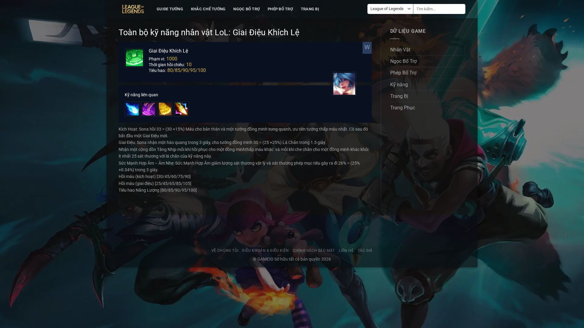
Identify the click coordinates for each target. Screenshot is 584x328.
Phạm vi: (157, 58)
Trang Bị (310, 9)
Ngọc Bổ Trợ (246, 9)
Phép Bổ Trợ (280, 9)
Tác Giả (365, 250)
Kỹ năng (399, 84)
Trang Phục (402, 108)
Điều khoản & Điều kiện (265, 250)
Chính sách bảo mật (314, 250)
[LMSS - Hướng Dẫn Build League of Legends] (133, 9)
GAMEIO (265, 259)
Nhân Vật (400, 50)
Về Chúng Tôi (224, 250)
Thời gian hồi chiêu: (167, 64)
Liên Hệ (346, 250)
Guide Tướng (170, 9)
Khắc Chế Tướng (208, 9)
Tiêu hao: (157, 70)
